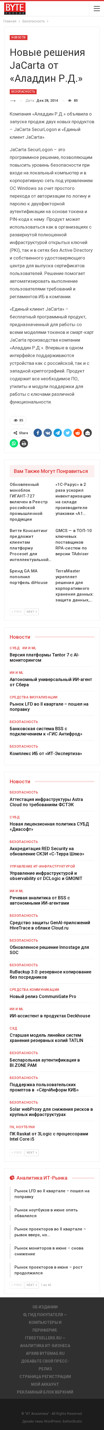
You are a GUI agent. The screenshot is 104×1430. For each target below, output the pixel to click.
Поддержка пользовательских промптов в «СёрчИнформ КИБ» (44, 1087)
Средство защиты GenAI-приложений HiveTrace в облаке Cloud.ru (50, 925)
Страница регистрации (45, 1376)
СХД (13, 1028)
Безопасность (23, 91)
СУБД (15, 648)
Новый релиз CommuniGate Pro (43, 996)
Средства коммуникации (34, 990)
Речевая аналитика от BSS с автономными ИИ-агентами (40, 900)
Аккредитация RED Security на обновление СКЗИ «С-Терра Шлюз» (47, 851)
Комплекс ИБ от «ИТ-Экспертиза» (46, 753)
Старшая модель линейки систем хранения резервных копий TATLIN (46, 1038)
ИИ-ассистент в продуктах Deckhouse (50, 1015)
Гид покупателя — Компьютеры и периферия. (47, 1322)
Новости (18, 37)
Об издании (45, 1307)
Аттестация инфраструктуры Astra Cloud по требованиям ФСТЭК (46, 802)
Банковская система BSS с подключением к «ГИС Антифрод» (46, 731)
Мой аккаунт (45, 1384)
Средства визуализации (34, 697)
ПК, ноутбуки (22, 1127)
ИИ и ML (29, 648)
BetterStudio (72, 1421)
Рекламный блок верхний (45, 1392)
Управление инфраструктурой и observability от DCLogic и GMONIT (46, 876)
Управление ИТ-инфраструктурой (42, 866)
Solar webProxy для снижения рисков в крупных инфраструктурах (51, 1112)
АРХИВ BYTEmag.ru (45, 1353)
